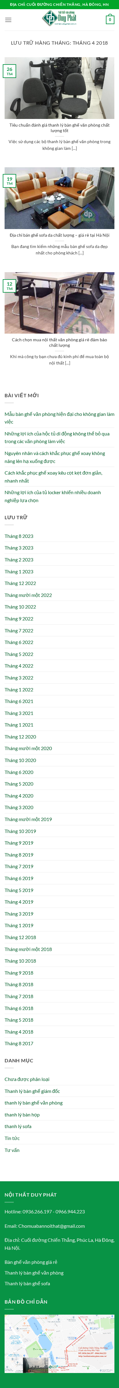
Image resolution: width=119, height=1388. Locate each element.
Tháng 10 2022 (20, 606)
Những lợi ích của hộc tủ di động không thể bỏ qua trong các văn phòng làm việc (57, 437)
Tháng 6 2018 (19, 1008)
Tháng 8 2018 (19, 984)
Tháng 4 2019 (19, 902)
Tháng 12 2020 (20, 736)
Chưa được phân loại (27, 1079)
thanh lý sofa (18, 1126)
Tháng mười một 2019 (28, 819)
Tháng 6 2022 (19, 642)
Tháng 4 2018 (19, 1032)
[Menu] (8, 19)
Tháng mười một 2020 (28, 748)
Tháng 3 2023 (19, 547)
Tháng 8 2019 (19, 854)
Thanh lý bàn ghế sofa (27, 1283)
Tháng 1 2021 (19, 724)
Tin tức (12, 1138)
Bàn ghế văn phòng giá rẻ (31, 1262)
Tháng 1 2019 (19, 925)
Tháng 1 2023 (19, 571)
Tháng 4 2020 (19, 795)
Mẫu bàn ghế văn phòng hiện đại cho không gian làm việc (59, 418)
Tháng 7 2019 (19, 866)
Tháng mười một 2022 (28, 595)
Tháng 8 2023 (19, 536)
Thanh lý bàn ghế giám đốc (32, 1091)
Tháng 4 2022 (19, 665)
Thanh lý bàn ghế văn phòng (34, 1272)
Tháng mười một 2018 (28, 949)
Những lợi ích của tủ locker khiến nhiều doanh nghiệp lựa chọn (53, 496)
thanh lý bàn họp (22, 1114)
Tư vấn (12, 1150)
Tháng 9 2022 (19, 618)
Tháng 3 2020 (19, 807)
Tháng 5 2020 (19, 784)
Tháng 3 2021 (19, 713)
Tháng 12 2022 (20, 583)
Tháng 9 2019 (19, 843)
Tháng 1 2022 (19, 689)
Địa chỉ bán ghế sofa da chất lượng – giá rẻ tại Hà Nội (60, 235)
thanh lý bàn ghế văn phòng (34, 1102)
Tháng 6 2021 (19, 701)
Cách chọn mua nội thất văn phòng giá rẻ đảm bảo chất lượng (59, 342)
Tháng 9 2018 (19, 972)
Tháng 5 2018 (19, 1020)
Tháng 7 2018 (19, 996)
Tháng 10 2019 (20, 831)
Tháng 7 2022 (19, 630)
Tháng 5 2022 (19, 654)
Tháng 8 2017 (19, 1043)
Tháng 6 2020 (19, 772)
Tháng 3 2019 (19, 913)
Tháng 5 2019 (19, 890)
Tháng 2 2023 (19, 559)
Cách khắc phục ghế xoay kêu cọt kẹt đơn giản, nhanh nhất (53, 476)
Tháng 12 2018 (20, 937)
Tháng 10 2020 (20, 760)
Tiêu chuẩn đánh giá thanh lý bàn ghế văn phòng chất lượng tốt (59, 128)
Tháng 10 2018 (20, 961)
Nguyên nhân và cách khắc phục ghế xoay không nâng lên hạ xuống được (55, 457)
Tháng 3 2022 (19, 677)
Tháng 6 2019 (19, 878)
